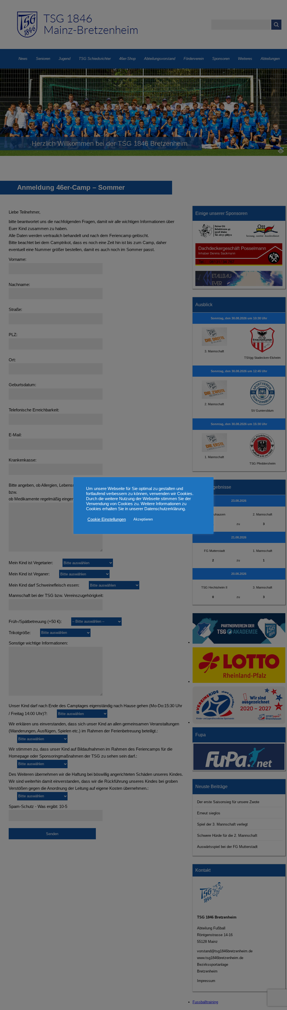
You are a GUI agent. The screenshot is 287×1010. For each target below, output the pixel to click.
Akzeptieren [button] (143, 519)
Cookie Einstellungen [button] (106, 519)
